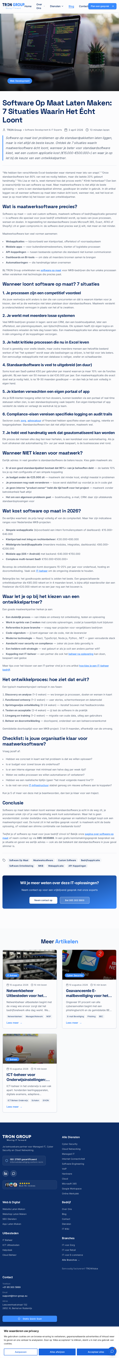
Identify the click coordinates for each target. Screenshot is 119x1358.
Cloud (65, 1178)
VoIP (64, 1168)
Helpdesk (7, 1250)
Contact (83, 6)
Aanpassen (20, 1352)
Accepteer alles (96, 1352)
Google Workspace (72, 1188)
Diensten (55, 6)
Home (27, 6)
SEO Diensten (9, 1219)
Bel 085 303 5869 (74, 900)
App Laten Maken (11, 1224)
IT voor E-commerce (72, 1255)
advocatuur (34, 420)
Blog (71, 6)
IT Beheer (7, 1240)
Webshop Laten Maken (14, 1214)
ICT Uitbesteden (10, 1245)
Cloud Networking (71, 1149)
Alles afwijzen (57, 1352)
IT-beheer (42, 570)
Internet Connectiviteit (73, 1158)
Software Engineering (73, 1163)
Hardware (67, 1173)
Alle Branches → (71, 1260)
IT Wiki (65, 1229)
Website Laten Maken (13, 1209)
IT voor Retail (69, 1250)
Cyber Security (69, 1144)
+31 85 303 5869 (11, 1287)
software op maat (51, 270)
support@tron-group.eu (14, 1295)
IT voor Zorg (68, 1245)
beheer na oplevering (80, 653)
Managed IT (68, 1154)
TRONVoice (92, 1268)
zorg (23, 420)
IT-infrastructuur (39, 785)
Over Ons (39, 6)
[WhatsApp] (14, 1173)
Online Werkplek (70, 1193)
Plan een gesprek (100, 6)
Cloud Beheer (9, 1255)
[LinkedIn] (5, 1173)
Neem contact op (43, 900)
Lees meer (14, 1022)
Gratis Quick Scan (32, 1318)
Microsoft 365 (69, 1183)
